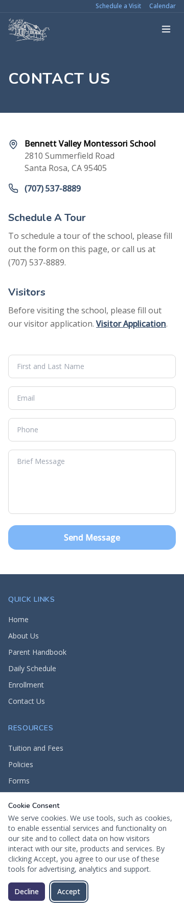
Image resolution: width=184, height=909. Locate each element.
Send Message (92, 537)
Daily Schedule (32, 668)
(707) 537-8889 (53, 188)
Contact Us (26, 701)
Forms (19, 780)
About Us (23, 636)
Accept (68, 891)
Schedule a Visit (118, 6)
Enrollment (26, 685)
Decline (26, 891)
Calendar (162, 6)
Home (18, 619)
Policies (20, 764)
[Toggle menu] (166, 29)
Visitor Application (131, 323)
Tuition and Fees (35, 748)
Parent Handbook (37, 652)
